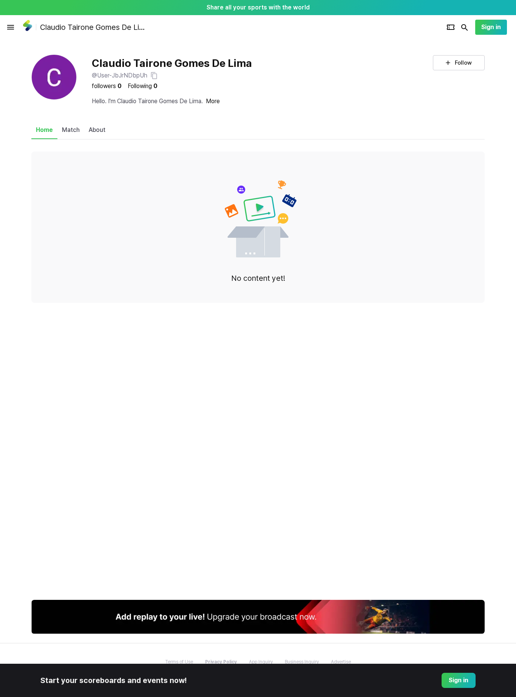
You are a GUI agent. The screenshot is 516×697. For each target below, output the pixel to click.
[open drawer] (11, 27)
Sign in (491, 27)
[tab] (44, 130)
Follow (463, 62)
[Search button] (464, 27)
